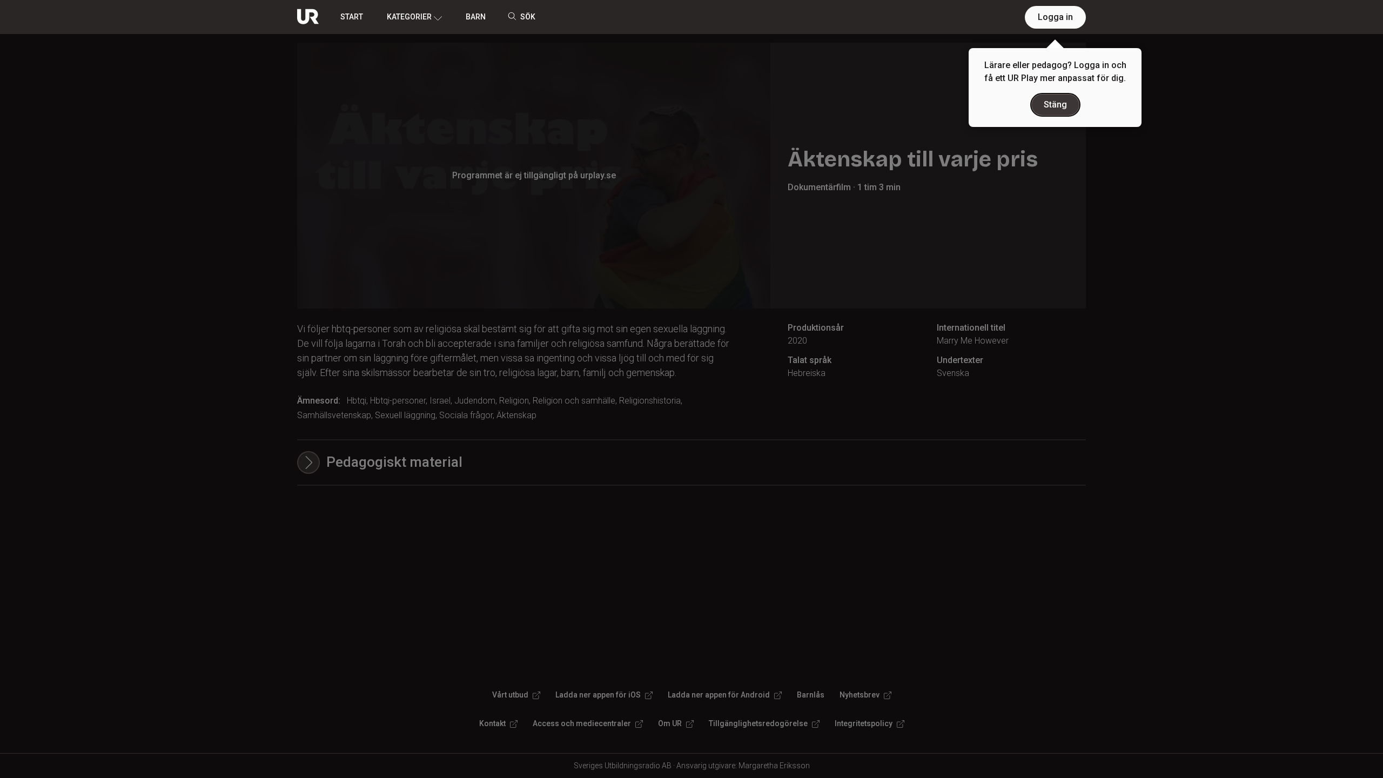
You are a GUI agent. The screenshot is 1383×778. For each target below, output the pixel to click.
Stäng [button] (1055, 104)
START (351, 16)
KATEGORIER (409, 16)
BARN (476, 16)
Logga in (1055, 17)
